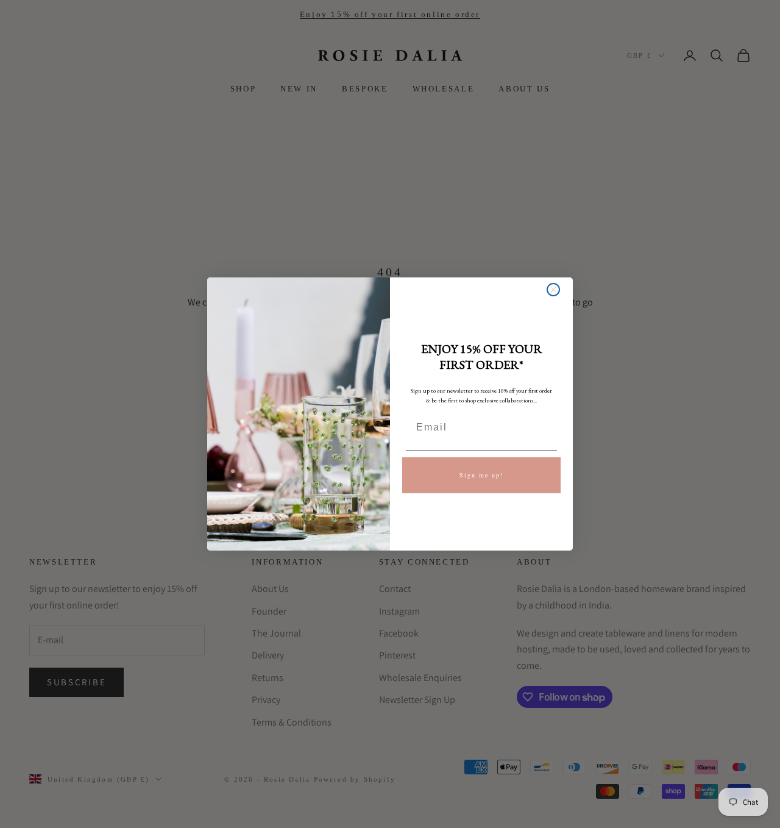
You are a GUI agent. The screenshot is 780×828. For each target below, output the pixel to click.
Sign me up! (481, 475)
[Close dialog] (553, 290)
